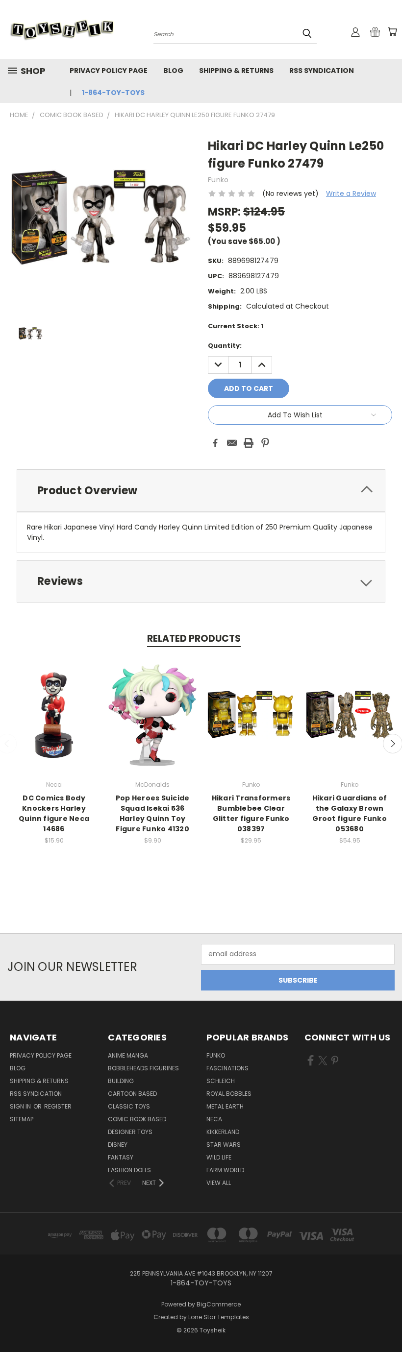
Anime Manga (128, 1055)
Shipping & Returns (236, 70)
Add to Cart (54, 723)
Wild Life (218, 1157)
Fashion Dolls (129, 1170)
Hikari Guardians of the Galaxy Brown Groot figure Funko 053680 (349, 813)
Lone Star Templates (218, 1317)
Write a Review (351, 193)
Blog (173, 70)
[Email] (232, 443)
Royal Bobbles (228, 1093)
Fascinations (227, 1068)
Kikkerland (222, 1132)
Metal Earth (225, 1106)
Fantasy (120, 1157)
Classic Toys (129, 1106)
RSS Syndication (321, 70)
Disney (117, 1144)
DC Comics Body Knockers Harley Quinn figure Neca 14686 (54, 813)
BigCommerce (219, 1304)
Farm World (225, 1170)
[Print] (248, 443)
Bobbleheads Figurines (143, 1068)
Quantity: (225, 345)
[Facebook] (215, 443)
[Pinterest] (265, 443)
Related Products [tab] (194, 638)
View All (218, 1183)
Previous (387, 1321)
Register (58, 1106)
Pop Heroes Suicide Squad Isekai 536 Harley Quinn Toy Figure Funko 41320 (153, 813)
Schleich (220, 1081)
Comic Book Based (137, 1119)
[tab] (201, 490)
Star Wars (223, 1144)
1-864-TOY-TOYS (113, 92)
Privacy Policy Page (109, 70)
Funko (215, 1055)
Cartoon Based (132, 1093)
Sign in (21, 1106)
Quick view (54, 704)
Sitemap (21, 1119)
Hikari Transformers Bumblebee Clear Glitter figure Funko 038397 (251, 813)
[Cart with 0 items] (392, 32)
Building (121, 1081)
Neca (214, 1119)
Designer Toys (130, 1132)
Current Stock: (235, 326)
